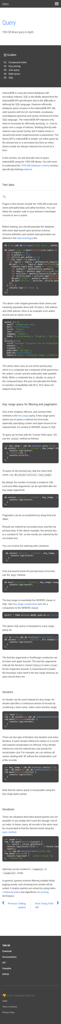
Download (7, 951)
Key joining (14, 66)
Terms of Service (9, 1007)
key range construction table (28, 604)
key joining (43, 892)
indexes (28, 169)
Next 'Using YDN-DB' (44, 905)
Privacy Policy (8, 1012)
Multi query (14, 74)
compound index (11, 892)
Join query (14, 70)
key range (23, 415)
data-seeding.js (25, 238)
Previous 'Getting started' (17, 905)
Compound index (18, 62)
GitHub (5, 974)
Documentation (9, 956)
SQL (11, 77)
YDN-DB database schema (35, 165)
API (4, 962)
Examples (6, 968)
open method (9, 832)
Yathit (4, 1001)
